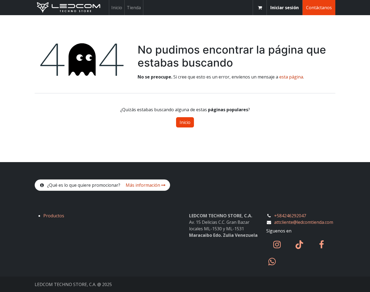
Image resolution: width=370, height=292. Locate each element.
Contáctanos (319, 8)
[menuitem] (116, 7)
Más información (143, 185)
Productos (53, 216)
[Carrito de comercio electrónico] (260, 7)
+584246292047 (290, 216)
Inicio (185, 122)
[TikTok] (299, 244)
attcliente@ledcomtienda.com (303, 222)
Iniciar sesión (284, 8)
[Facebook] (321, 244)
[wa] (272, 261)
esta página (291, 77)
